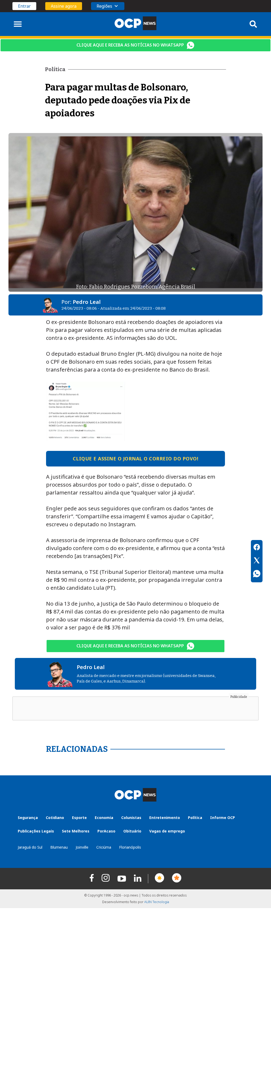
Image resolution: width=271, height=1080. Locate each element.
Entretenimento (164, 817)
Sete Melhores (75, 831)
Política (195, 817)
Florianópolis (130, 847)
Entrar (24, 6)
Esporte (79, 817)
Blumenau (59, 847)
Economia (104, 817)
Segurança (28, 817)
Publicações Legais (36, 831)
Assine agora (63, 6)
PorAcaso (106, 831)
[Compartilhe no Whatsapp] (257, 574)
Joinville (82, 847)
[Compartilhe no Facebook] (257, 548)
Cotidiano (55, 817)
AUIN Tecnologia (156, 902)
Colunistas (131, 817)
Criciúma (103, 847)
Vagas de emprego (167, 831)
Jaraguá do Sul (30, 847)
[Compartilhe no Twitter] (257, 561)
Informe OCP (222, 817)
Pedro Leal (87, 301)
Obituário (132, 831)
